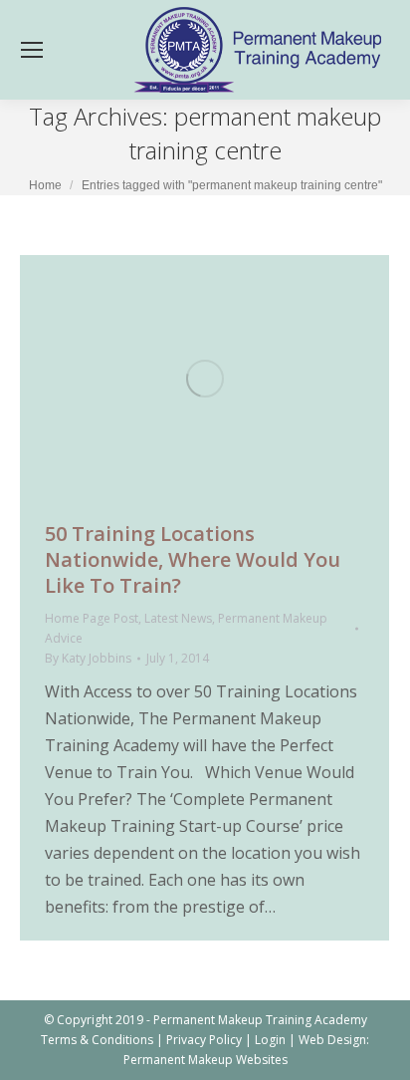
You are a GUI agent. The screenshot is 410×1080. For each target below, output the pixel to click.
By (88, 658)
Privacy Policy (204, 1039)
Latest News (178, 618)
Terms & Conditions (97, 1039)
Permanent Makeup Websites (205, 1059)
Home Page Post (91, 618)
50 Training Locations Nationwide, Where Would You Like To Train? (192, 559)
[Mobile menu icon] (32, 50)
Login (270, 1039)
